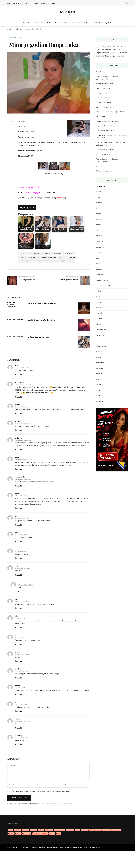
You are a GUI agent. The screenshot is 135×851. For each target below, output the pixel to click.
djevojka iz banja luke (42, 254)
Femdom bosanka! (103, 88)
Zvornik (99, 401)
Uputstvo (25, 3)
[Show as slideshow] (54, 174)
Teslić (98, 357)
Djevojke (20, 320)
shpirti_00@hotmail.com (75, 446)
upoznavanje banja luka (63, 261)
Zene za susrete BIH (42, 23)
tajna (78, 829)
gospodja (34, 829)
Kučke (98, 291)
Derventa (100, 247)
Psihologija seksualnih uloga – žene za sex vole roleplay (110, 78)
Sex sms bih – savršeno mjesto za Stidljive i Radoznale (111, 136)
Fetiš (98, 263)
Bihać (98, 197)
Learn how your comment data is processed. (57, 804)
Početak (26, 23)
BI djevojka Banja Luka (38, 337)
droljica (91, 829)
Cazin (98, 225)
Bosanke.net (67, 12)
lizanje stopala (26, 833)
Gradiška (100, 274)
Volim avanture (102, 166)
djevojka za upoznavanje (29, 257)
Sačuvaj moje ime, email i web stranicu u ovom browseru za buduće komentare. (40, 791)
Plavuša (99, 313)
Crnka (21, 38)
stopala (18, 833)
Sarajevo (100, 335)
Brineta (99, 219)
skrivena (85, 829)
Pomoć (35, 3)
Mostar (99, 302)
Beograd (100, 192)
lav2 (16, 566)
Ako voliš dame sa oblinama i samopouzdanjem (107, 160)
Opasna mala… (101, 93)
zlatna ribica (70, 829)
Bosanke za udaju (61, 23)
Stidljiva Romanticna (104, 98)
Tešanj (99, 352)
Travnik (99, 368)
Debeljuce (100, 241)
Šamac (98, 324)
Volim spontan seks (103, 154)
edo (16, 616)
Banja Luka (13, 38)
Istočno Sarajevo (103, 286)
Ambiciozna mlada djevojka (41, 320)
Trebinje (99, 374)
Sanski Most (101, 330)
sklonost (52, 833)
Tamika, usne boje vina (104, 84)
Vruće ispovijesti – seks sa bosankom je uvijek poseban (110, 144)
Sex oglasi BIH (13, 3)
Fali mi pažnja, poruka (104, 171)
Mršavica (100, 308)
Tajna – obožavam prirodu (106, 107)
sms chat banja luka (67, 257)
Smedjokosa (12, 306)
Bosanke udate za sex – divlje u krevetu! (111, 112)
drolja (98, 829)
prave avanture (106, 829)
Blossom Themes (75, 847)
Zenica (99, 390)
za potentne (117, 829)
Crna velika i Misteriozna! (106, 130)
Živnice (99, 396)
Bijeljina (100, 203)
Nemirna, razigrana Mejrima (107, 121)
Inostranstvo (102, 280)
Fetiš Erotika (101, 72)
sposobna (25, 829)
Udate (98, 385)
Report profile (27, 207)
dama (58, 833)
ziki (16, 549)
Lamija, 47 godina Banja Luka (41, 303)
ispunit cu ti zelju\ (60, 829)
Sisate (98, 341)
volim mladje (49, 829)
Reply (19, 374)
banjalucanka (25, 254)
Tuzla (98, 379)
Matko (17, 719)
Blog (43, 3)
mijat (17, 635)
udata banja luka (26, 261)
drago (17, 652)
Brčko (98, 214)
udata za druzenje (43, 261)
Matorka (10, 304)
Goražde (99, 269)
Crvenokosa (101, 236)
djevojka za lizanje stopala (40, 833)
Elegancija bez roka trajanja (106, 126)
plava (10, 829)
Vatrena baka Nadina (104, 102)
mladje (41, 829)
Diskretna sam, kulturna (105, 150)
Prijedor (100, 319)
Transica (100, 363)
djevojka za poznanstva (63, 254)
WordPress (96, 847)
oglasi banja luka (49, 257)
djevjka (11, 833)
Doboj (98, 258)
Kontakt (51, 3)
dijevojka (18, 829)
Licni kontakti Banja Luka (102, 23)
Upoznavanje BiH (80, 23)
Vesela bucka (101, 116)
